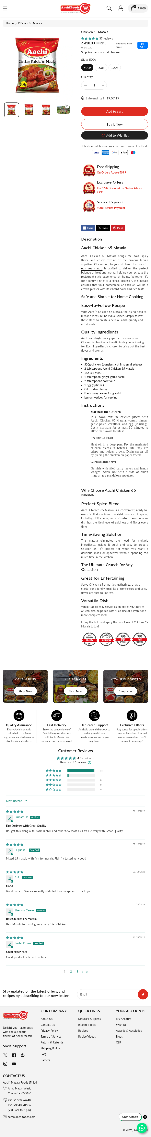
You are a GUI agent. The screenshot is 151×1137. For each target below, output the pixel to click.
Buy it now (115, 124)
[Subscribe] (143, 994)
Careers (45, 1060)
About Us (46, 1018)
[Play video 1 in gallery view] (63, 110)
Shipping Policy (50, 1048)
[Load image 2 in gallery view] (29, 110)
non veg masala (91, 268)
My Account (124, 1018)
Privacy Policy (49, 1030)
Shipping (86, 52)
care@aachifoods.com (22, 1117)
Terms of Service (51, 1036)
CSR (118, 1042)
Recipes (83, 1030)
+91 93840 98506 (19, 1105)
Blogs (119, 1036)
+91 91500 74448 (19, 1100)
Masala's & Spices (89, 1018)
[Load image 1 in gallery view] (12, 110)
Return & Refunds (52, 1042)
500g (87, 67)
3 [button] (77, 971)
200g (101, 67)
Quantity (87, 77)
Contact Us (48, 1024)
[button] (7, 8)
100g (114, 67)
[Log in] (120, 8)
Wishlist (121, 1024)
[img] (14, 811)
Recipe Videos (87, 1036)
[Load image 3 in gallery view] (46, 110)
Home (10, 23)
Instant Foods (87, 1024)
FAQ (43, 1054)
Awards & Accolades (129, 1030)
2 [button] (71, 971)
